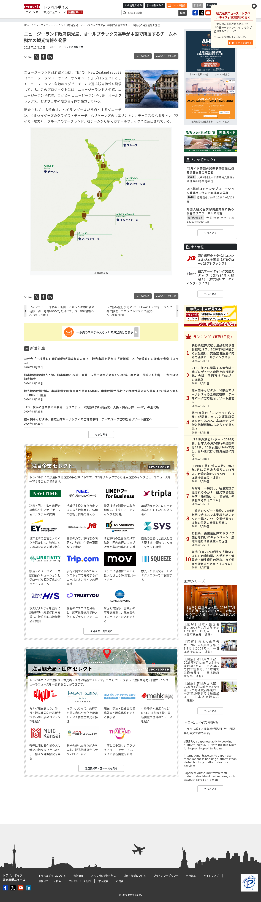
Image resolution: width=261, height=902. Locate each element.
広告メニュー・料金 (50, 881)
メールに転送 (143, 56)
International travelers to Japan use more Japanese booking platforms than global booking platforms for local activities (210, 760)
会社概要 (78, 875)
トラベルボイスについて (52, 875)
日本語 (197, 5)
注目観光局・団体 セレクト (62, 668)
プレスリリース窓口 (80, 881)
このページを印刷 (167, 56)
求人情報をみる (155, 5)
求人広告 (103, 881)
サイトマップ (211, 875)
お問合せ (121, 881)
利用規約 (191, 875)
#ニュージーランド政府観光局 (66, 47)
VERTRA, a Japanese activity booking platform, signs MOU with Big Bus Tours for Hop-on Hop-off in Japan (210, 744)
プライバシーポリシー (166, 875)
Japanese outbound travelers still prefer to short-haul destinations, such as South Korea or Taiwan (209, 776)
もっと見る (101, 434)
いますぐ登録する (242, 42)
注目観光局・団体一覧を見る (101, 768)
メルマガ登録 (178, 5)
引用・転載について (135, 875)
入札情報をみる (133, 5)
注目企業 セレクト (52, 465)
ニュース (38, 25)
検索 (183, 13)
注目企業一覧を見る (101, 631)
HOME (27, 25)
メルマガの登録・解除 (103, 875)
